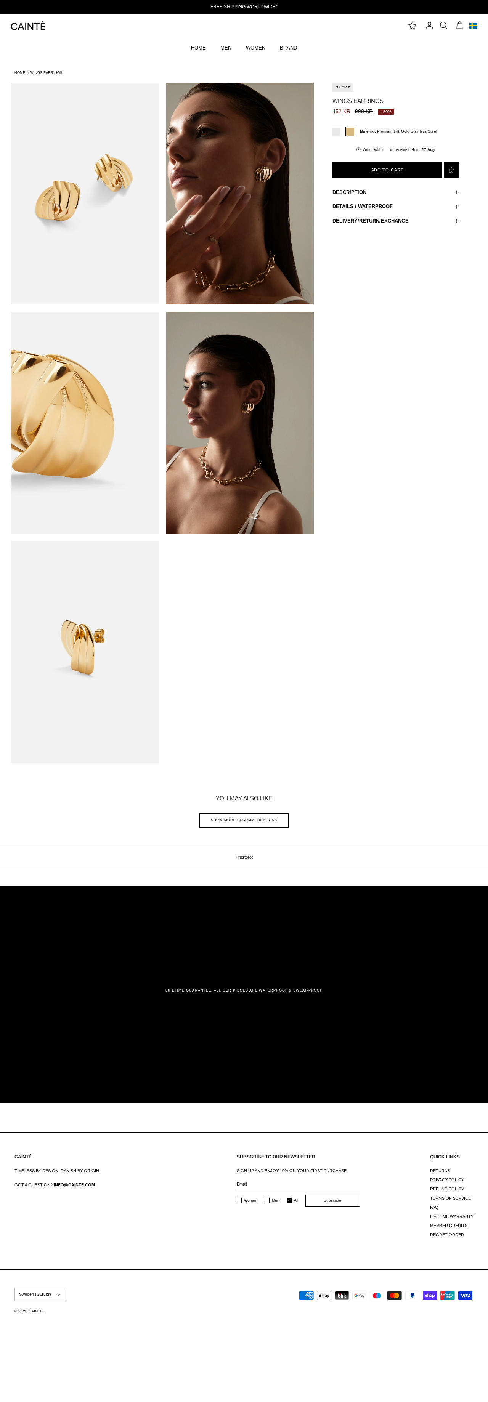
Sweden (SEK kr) (35, 1294)
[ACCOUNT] (427, 25)
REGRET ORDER (447, 1234)
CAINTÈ (36, 1311)
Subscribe (332, 1200)
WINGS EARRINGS (46, 73)
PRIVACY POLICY (447, 1180)
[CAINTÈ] (28, 25)
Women (250, 1200)
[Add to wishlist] (451, 170)
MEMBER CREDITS (448, 1225)
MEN (225, 48)
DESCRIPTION (349, 192)
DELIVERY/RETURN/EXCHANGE (370, 221)
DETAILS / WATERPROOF (362, 206)
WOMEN (255, 48)
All (296, 1200)
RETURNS (440, 1170)
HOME (198, 48)
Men (275, 1200)
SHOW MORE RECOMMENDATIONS (244, 820)
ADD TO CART (387, 170)
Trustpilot (244, 857)
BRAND (288, 48)
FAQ (434, 1207)
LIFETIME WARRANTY (452, 1216)
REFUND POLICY (447, 1189)
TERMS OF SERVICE (450, 1198)
